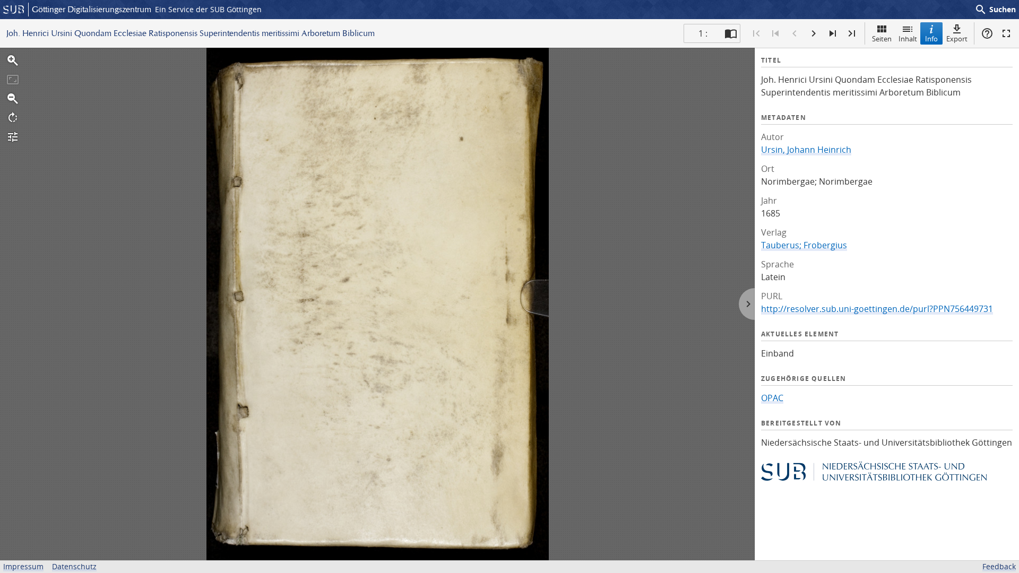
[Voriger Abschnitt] (775, 33)
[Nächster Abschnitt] (832, 33)
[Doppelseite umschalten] (730, 33)
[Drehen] (12, 117)
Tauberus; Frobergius (804, 245)
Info (931, 39)
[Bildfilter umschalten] (12, 136)
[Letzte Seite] (851, 33)
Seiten (882, 39)
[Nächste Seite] (813, 33)
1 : (702, 33)
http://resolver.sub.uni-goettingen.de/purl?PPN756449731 (877, 309)
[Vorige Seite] (794, 33)
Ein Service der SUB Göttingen (208, 9)
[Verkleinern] (12, 98)
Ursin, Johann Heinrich (806, 149)
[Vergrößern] (12, 60)
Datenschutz (74, 566)
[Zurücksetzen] (12, 79)
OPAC (772, 398)
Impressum (23, 566)
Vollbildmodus (1006, 33)
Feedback (999, 566)
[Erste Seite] (756, 33)
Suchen (995, 9)
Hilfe (987, 33)
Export (957, 39)
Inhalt (908, 39)
